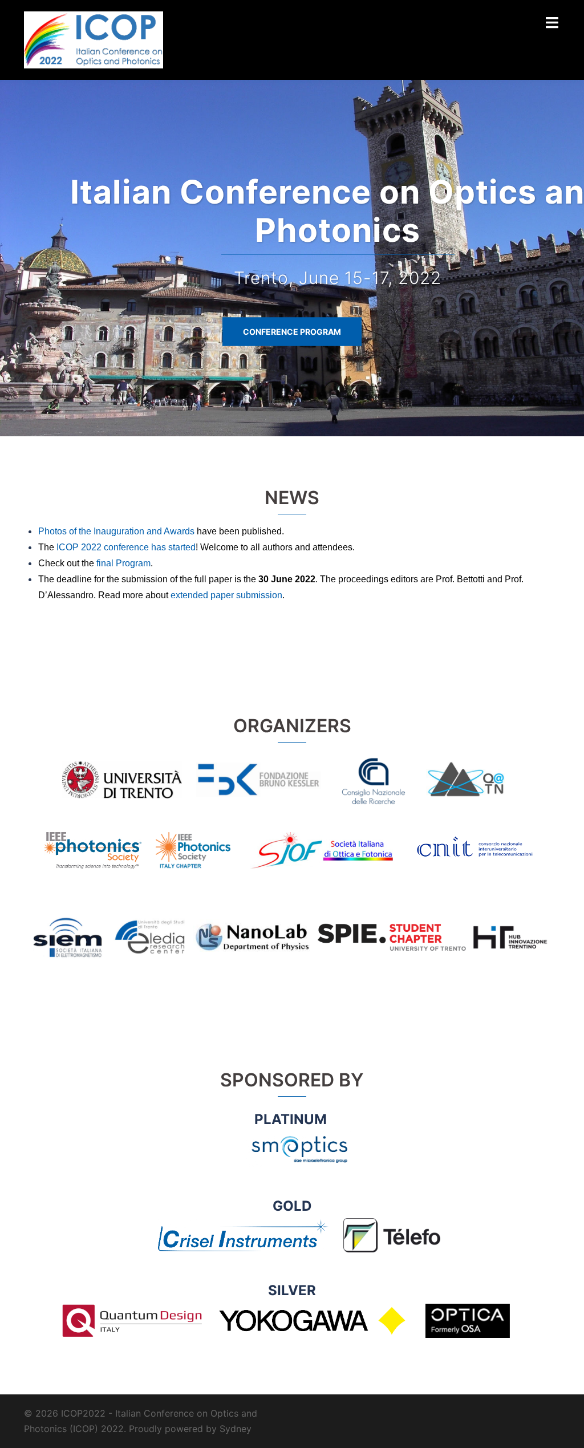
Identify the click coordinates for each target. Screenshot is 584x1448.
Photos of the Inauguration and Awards (116, 531)
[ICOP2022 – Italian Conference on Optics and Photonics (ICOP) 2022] (93, 38)
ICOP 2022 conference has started (126, 547)
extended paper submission (226, 595)
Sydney (236, 1428)
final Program (123, 563)
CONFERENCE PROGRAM (292, 331)
